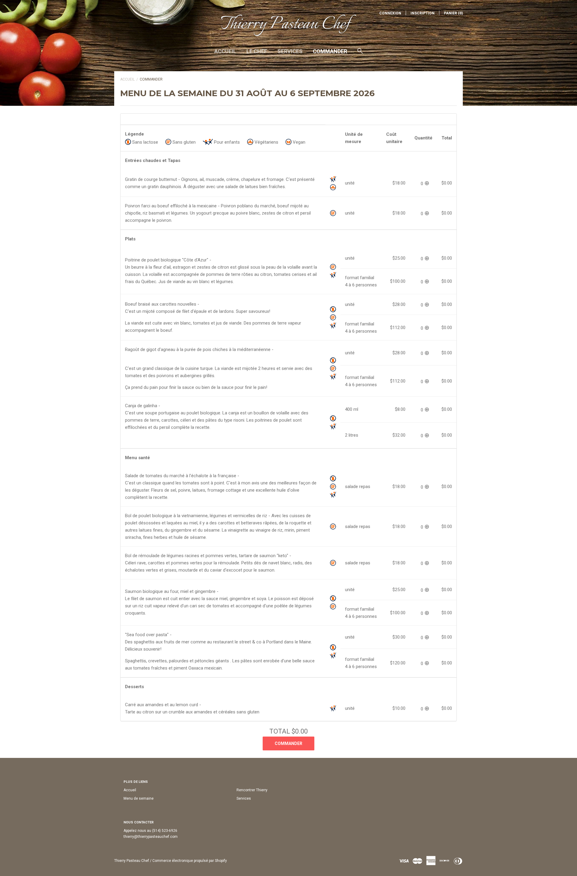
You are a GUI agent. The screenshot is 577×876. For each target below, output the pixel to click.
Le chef (256, 51)
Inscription (423, 13)
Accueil (225, 51)
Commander (330, 51)
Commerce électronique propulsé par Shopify (189, 861)
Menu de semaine (139, 798)
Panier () (453, 13)
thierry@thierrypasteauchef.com (151, 837)
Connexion (390, 13)
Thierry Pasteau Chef (131, 861)
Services (290, 51)
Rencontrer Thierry (252, 790)
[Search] (360, 53)
